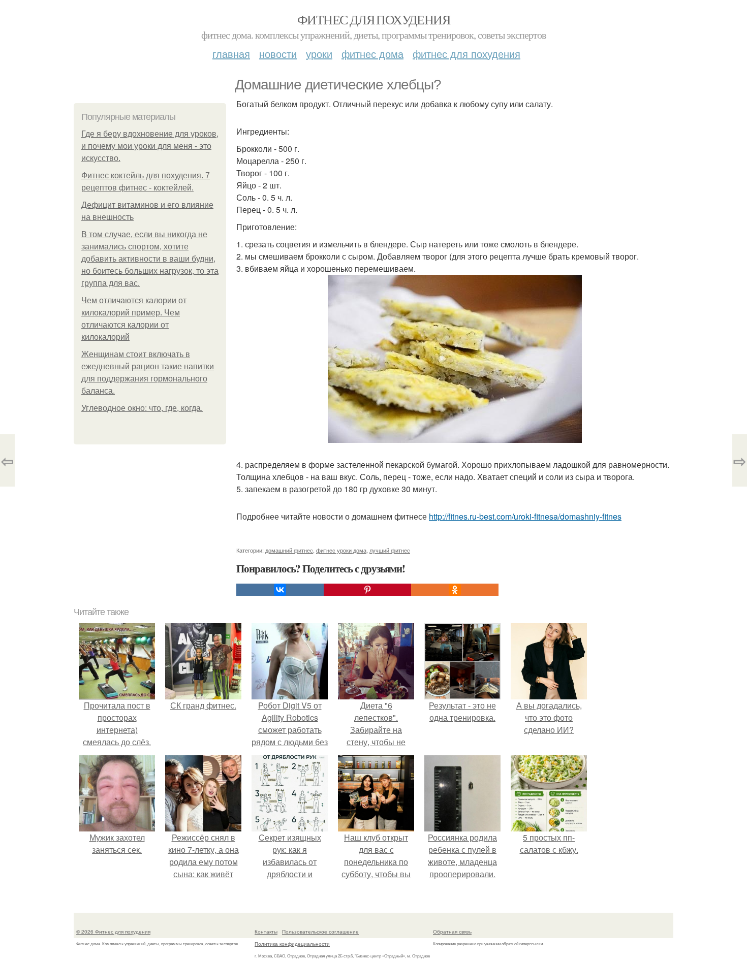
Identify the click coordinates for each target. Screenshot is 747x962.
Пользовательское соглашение (320, 931)
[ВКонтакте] (280, 590)
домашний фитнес (289, 550)
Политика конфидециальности (292, 943)
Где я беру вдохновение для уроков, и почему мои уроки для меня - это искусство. (150, 146)
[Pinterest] (367, 590)
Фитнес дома (372, 53)
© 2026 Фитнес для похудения (113, 931)
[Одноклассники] (455, 590)
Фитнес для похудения (373, 19)
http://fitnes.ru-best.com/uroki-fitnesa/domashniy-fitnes (525, 516)
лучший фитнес (389, 550)
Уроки (319, 53)
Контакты (266, 931)
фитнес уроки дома (341, 550)
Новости (278, 53)
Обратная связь (452, 931)
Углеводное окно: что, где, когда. (142, 408)
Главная (231, 53)
